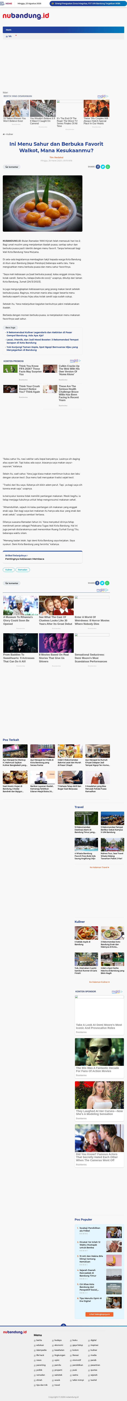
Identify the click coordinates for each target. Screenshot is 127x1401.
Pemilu (58, 1365)
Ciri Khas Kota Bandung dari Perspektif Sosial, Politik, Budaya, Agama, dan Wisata (90, 1287)
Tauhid (94, 1380)
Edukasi (40, 1345)
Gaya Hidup (77, 1345)
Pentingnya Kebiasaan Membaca (24, 558)
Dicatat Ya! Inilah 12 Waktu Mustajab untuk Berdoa (90, 1245)
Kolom (75, 1350)
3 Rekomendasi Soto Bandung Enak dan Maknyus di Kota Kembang (110, 944)
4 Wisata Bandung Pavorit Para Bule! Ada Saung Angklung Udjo (85, 856)
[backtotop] (63, 1326)
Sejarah (94, 1375)
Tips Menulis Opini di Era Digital (91, 1299)
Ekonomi (59, 1345)
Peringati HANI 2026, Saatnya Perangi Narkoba (77, 3)
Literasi (75, 1355)
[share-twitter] (103, 167)
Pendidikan (77, 1365)
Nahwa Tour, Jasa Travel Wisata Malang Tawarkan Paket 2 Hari (112, 856)
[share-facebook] (98, 167)
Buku (74, 1340)
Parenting (41, 1365)
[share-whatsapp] (108, 167)
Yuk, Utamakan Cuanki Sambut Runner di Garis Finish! (86, 970)
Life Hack (40, 1355)
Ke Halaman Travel (99, 867)
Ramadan (22, 570)
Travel (79, 807)
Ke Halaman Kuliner (98, 982)
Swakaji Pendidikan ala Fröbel (90, 1229)
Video (12, 36)
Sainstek (58, 1375)
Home (9, 3)
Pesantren (95, 1365)
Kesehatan (59, 1350)
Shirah (39, 1380)
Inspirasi (94, 1345)
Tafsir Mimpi (78, 1380)
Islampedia (41, 1350)
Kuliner (8, 570)
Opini (57, 1360)
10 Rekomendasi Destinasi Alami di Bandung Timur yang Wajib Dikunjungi (84, 830)
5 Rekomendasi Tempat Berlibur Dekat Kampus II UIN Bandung (112, 830)
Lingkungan (60, 1355)
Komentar (13, 167)
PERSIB (93, 1360)
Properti (58, 1370)
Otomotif (76, 1360)
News (38, 1360)
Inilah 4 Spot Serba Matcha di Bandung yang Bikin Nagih (112, 970)
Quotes (94, 1370)
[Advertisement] (67, 30)
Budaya (58, 1340)
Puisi (74, 1370)
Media (93, 1355)
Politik (39, 1370)
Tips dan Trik (42, 1385)
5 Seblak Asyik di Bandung (82, 943)
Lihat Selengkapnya (98, 1314)
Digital (93, 1340)
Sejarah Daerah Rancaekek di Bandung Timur (88, 1273)
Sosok (57, 1380)
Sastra (75, 1375)
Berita (39, 1340)
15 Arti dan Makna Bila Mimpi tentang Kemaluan (91, 1259)
